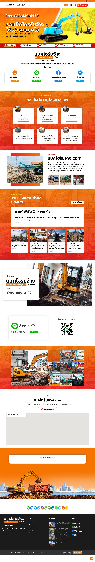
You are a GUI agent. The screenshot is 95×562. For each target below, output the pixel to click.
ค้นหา (57, 5)
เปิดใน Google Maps (48, 409)
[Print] (63, 508)
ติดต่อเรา (78, 1)
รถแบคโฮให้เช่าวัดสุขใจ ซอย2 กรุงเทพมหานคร (61, 541)
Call (80, 4)
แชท (75, 534)
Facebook (61, 44)
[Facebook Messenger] (35, 508)
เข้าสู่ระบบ (83, 1)
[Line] (28, 508)
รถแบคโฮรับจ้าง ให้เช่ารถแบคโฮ (32, 212)
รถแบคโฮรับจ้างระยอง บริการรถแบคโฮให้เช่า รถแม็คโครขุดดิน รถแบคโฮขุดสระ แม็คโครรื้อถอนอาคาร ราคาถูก (62, 523)
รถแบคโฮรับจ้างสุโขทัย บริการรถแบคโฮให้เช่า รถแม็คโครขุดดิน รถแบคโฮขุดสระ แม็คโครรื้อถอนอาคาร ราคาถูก (38, 246)
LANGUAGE (89, 1)
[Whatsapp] (56, 508)
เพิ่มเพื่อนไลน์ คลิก (77, 526)
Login (53, 5)
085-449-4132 (83, 5)
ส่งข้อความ (80, 46)
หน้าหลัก (30, 5)
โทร (74, 522)
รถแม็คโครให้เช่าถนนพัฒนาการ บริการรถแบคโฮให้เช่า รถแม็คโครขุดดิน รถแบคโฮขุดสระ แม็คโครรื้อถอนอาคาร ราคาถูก (62, 536)
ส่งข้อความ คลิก (80, 44)
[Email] (49, 508)
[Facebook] (31, 508)
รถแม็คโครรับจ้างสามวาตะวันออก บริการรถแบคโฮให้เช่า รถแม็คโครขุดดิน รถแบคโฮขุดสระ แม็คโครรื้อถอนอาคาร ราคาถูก (56, 246)
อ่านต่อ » (17, 222)
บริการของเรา (35, 5)
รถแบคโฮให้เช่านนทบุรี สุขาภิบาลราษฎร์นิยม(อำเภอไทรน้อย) (19, 245)
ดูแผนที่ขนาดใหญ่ (46, 408)
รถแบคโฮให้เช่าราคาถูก (65, 46)
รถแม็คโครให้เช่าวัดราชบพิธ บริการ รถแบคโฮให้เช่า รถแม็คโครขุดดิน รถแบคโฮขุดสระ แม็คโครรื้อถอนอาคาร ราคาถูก (75, 246)
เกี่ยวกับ (47, 5)
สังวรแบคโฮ (44, 46)
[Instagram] (42, 508)
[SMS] (45, 508)
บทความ (42, 5)
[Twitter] (38, 508)
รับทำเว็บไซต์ (35, 552)
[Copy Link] (66, 508)
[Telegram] (59, 508)
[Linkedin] (52, 508)
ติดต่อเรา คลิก (25, 44)
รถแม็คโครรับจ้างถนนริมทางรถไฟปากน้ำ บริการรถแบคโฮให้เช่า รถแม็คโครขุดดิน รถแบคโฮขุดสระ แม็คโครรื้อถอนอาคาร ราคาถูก (62, 530)
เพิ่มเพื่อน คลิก (43, 44)
